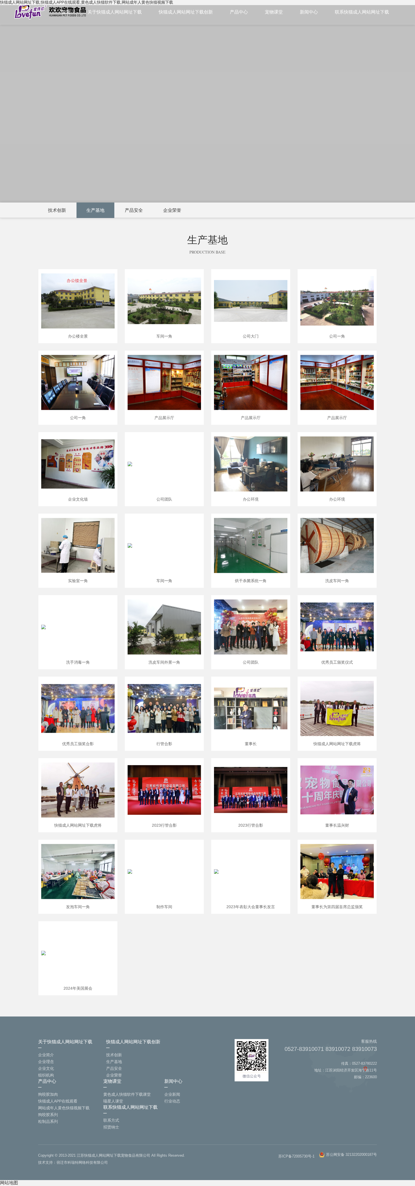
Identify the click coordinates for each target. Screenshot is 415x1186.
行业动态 (172, 1101)
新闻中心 (309, 12)
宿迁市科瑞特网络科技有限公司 (82, 1162)
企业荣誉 (172, 210)
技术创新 (57, 210)
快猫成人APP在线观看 (57, 1101)
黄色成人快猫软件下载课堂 (127, 1094)
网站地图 (9, 1182)
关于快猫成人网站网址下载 (115, 12)
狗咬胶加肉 (48, 1094)
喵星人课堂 (113, 1101)
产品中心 (239, 12)
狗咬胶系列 (48, 1114)
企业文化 (46, 1068)
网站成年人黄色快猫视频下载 (63, 1108)
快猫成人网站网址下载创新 (186, 12)
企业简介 (46, 1055)
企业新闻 (172, 1094)
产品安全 (134, 210)
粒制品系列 (48, 1121)
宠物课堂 (274, 12)
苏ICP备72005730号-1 (296, 1156)
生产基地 (95, 210)
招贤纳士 (111, 1127)
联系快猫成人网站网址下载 (362, 12)
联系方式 (111, 1120)
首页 (66, 12)
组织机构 (46, 1075)
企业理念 (46, 1061)
